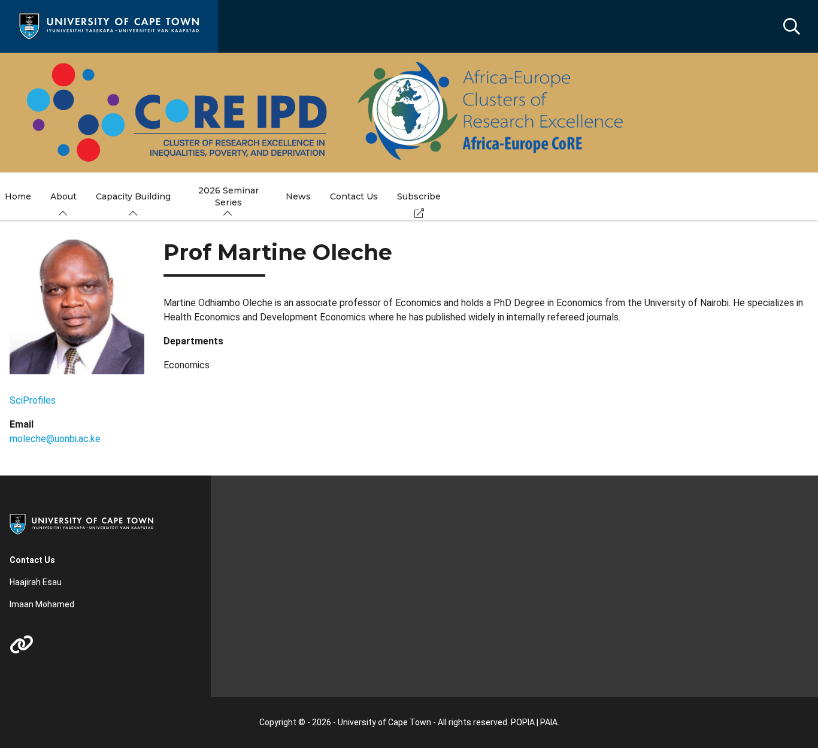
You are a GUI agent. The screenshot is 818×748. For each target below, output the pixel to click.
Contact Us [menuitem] (354, 196)
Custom (22, 644)
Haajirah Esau (36, 582)
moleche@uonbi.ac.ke (55, 438)
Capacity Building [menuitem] (133, 196)
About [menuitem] (63, 196)
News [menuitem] (298, 196)
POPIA (523, 722)
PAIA (549, 722)
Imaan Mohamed (42, 604)
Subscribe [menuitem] (419, 196)
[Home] (109, 25)
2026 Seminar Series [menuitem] (228, 196)
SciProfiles (33, 400)
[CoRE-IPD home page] (321, 112)
